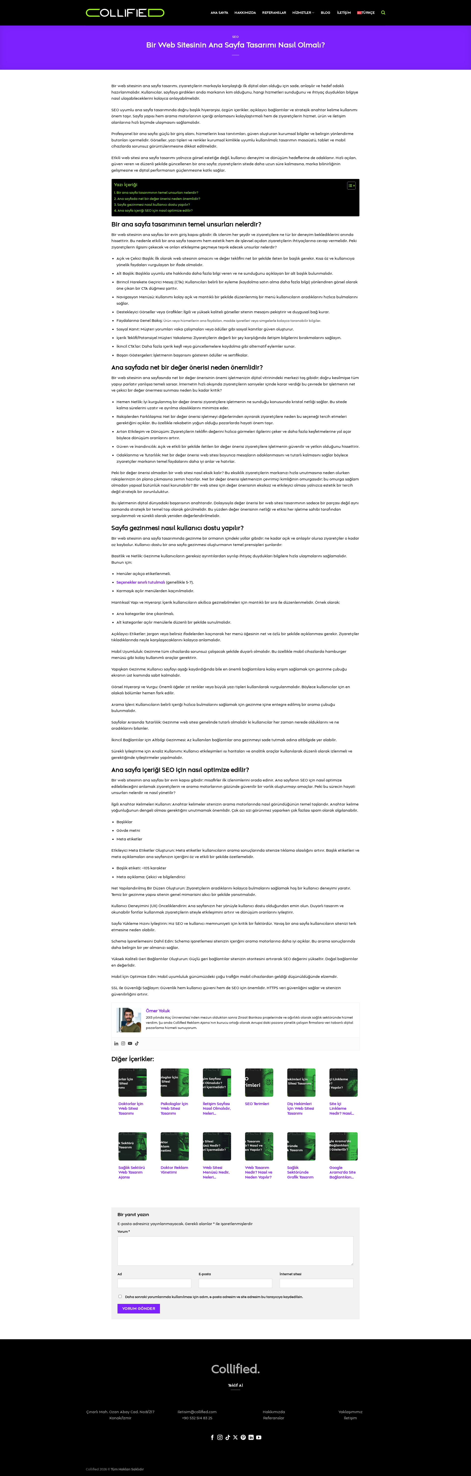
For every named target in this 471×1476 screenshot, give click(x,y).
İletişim (344, 12)
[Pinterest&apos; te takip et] (243, 1438)
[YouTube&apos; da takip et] (258, 1438)
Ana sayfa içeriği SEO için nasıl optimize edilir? (155, 210)
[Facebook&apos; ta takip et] (212, 1438)
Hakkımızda (245, 12)
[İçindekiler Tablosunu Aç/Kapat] (348, 185)
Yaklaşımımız (351, 1412)
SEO (235, 37)
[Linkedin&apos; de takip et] (251, 1438)
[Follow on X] (235, 1438)
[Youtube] (130, 1043)
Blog (326, 12)
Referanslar (274, 12)
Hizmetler (301, 12)
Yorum (124, 1231)
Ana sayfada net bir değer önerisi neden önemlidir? (158, 198)
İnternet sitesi (290, 1274)
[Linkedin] (116, 1043)
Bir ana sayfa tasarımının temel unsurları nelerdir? (157, 192)
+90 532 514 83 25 (197, 1418)
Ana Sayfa (219, 12)
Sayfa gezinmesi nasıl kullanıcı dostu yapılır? (153, 204)
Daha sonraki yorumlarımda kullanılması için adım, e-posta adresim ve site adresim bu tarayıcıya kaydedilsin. (214, 1297)
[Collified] (125, 13)
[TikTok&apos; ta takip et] (227, 1438)
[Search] (383, 12)
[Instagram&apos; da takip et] (219, 1438)
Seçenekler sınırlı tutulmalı (141, 582)
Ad (120, 1274)
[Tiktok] (137, 1043)
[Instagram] (123, 1043)
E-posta (205, 1274)
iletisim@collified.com (197, 1412)
